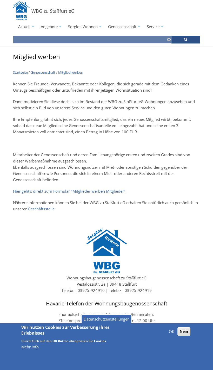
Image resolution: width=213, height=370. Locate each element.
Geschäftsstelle (41, 208)
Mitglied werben (70, 72)
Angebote (52, 28)
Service (156, 28)
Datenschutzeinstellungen (107, 319)
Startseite (20, 72)
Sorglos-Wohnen (85, 28)
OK (171, 331)
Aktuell (27, 28)
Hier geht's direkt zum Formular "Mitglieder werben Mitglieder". (70, 191)
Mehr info (30, 346)
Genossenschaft (125, 28)
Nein (184, 331)
